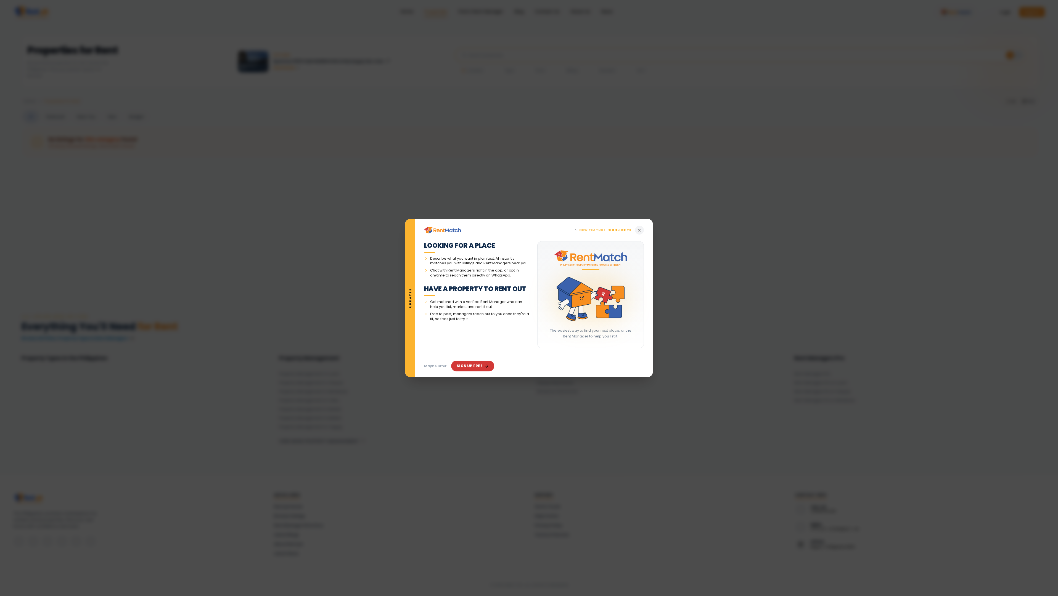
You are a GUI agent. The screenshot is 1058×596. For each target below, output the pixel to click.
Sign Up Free (470, 366)
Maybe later (435, 366)
